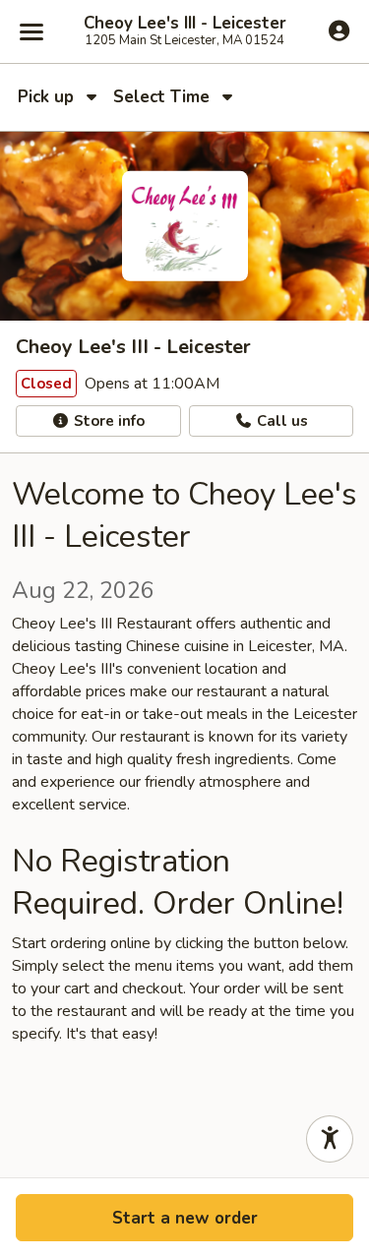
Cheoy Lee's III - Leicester (185, 23)
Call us (280, 421)
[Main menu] (31, 31)
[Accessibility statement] (329, 1139)
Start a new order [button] (185, 1218)
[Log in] (339, 30)
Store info (107, 421)
